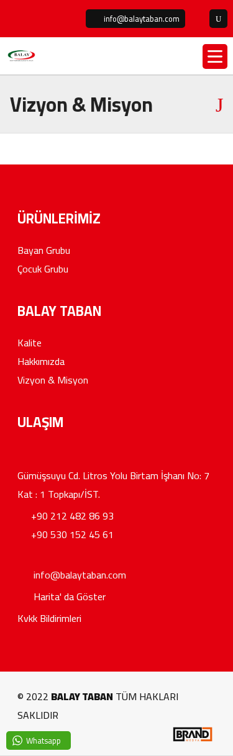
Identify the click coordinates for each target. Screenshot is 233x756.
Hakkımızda (41, 361)
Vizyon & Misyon (52, 380)
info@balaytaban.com (78, 574)
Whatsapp (43, 740)
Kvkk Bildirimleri (49, 618)
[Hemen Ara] (197, 18)
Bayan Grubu (43, 250)
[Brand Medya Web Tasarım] (192, 739)
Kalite (29, 342)
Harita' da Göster (68, 596)
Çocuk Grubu (42, 268)
